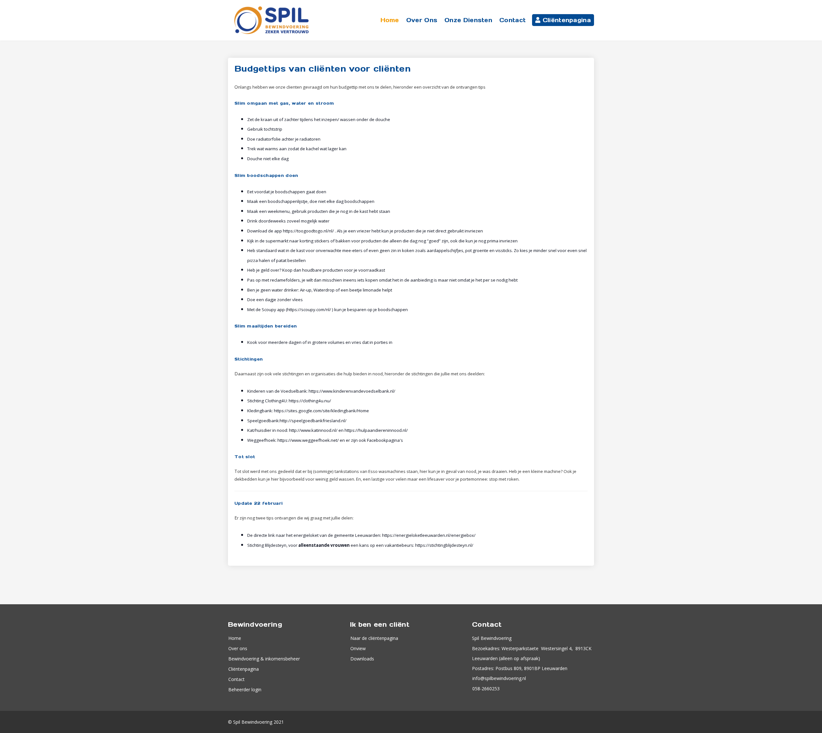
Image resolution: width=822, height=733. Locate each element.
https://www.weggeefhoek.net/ (308, 440)
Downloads (362, 659)
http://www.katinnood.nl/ (313, 430)
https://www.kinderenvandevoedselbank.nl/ (352, 391)
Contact (512, 20)
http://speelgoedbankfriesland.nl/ (313, 420)
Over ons (421, 20)
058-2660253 (486, 688)
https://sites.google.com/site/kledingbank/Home (321, 411)
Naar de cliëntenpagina (374, 638)
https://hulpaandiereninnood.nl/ (376, 430)
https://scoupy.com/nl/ (309, 309)
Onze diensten (468, 20)
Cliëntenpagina (566, 20)
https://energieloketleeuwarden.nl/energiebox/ (429, 535)
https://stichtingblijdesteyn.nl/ (444, 545)
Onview (358, 648)
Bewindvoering (495, 638)
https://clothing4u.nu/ (310, 401)
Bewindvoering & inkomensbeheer (264, 659)
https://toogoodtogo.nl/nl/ (308, 231)
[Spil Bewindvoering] (271, 20)
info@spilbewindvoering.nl (499, 678)
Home (389, 20)
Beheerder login (244, 689)
